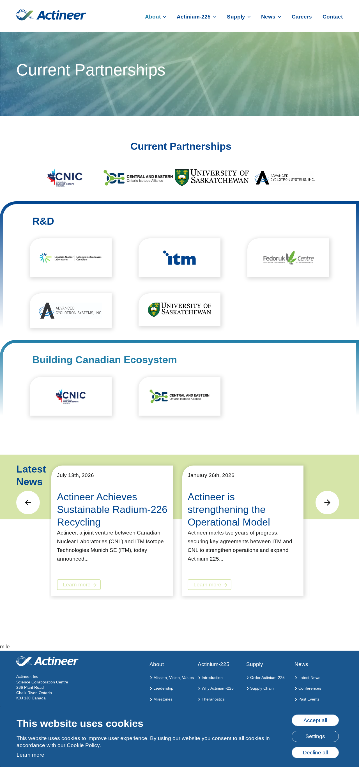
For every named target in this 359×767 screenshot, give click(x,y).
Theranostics (213, 699)
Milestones (162, 699)
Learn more (30, 755)
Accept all (315, 720)
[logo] (51, 14)
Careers (302, 17)
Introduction (212, 677)
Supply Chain (261, 688)
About (153, 17)
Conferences (309, 688)
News (268, 17)
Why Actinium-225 (217, 688)
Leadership (162, 688)
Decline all (315, 753)
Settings (315, 736)
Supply (236, 17)
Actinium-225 (194, 17)
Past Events (308, 699)
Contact (333, 17)
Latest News (308, 677)
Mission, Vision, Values (173, 677)
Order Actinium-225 (267, 677)
